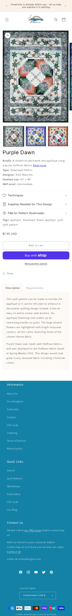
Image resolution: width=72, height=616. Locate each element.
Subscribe (12, 409)
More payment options (36, 264)
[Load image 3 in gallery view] (58, 136)
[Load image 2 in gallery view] (36, 136)
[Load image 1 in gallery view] (13, 136)
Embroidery (13, 494)
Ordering (12, 433)
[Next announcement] (65, 6)
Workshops (13, 486)
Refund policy (15, 448)
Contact (11, 417)
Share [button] (10, 273)
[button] (7, 19)
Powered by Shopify (47, 614)
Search (11, 470)
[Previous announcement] (6, 6)
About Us (12, 393)
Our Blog (12, 510)
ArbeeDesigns (30, 614)
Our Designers (15, 401)
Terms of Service (16, 441)
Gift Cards (12, 425)
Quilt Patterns (14, 478)
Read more (39, 165)
